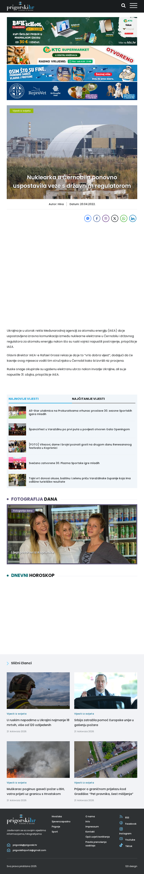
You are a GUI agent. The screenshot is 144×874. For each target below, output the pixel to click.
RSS (127, 817)
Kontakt (90, 831)
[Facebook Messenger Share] (87, 218)
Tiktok (128, 846)
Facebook (130, 823)
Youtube (130, 839)
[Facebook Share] (96, 218)
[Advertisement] (72, 249)
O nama (90, 816)
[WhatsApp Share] (123, 218)
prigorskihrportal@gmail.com (29, 850)
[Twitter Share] (114, 218)
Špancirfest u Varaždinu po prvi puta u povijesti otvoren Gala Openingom (79, 429)
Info (88, 821)
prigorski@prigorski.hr (25, 845)
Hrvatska (57, 816)
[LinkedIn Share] (132, 218)
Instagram (125, 833)
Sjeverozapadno (61, 821)
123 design (131, 866)
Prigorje (56, 826)
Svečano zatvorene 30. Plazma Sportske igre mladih (64, 463)
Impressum (92, 826)
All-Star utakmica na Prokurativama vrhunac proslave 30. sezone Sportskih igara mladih (80, 412)
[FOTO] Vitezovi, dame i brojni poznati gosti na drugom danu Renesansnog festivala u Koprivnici (80, 446)
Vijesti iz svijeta (22, 110)
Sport (55, 831)
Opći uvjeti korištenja (98, 836)
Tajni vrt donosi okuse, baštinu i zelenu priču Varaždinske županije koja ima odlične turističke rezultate (80, 480)
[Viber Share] (105, 218)
